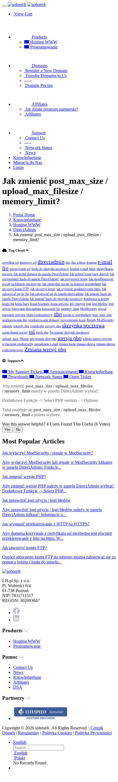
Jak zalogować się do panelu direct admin (56, 294)
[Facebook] (16, 612)
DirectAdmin (24, 229)
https (92, 269)
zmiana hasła (67, 344)
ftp (5, 268)
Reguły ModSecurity (100, 320)
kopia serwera (59, 304)
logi (88, 304)
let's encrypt (77, 304)
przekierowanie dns (14, 320)
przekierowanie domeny (44, 320)
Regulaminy (28, 733)
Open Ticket (79, 376)
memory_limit (70, 309)
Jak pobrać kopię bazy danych (89, 274)
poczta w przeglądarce (77, 315)
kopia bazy (22, 304)
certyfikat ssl (10, 263)
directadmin (51, 262)
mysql (102, 309)
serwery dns (53, 326)
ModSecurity (88, 309)
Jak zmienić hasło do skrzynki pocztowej (56, 299)
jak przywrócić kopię (74, 279)
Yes (7, 429)
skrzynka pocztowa (83, 325)
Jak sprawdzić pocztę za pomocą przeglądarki (71, 284)
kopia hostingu (39, 304)
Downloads (18, 376)
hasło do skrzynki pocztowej (50, 269)
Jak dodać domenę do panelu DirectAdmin (41, 274)
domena (91, 263)
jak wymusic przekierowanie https (79, 289)
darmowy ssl (28, 263)
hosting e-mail (79, 269)
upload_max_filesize (15, 339)
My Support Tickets (25, 371)
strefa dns (42, 332)
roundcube (37, 326)
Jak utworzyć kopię (42, 289)
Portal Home (24, 214)
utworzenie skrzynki (43, 339)
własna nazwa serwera (97, 339)
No (18, 429)
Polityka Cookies (57, 733)
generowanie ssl (20, 269)
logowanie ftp (51, 309)
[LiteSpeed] (40, 718)
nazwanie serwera (13, 315)
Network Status (48, 376)
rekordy (7, 326)
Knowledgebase (27, 219)
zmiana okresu (86, 344)
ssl (32, 332)
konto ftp (8, 304)
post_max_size (102, 315)
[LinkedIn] (16, 619)
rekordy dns (21, 326)
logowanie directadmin (26, 309)
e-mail (105, 262)
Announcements (64, 371)
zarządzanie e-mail (46, 344)
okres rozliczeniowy (39, 315)
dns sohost (78, 263)
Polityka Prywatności (93, 733)
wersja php (69, 338)
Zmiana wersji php (45, 349)
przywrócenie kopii (73, 320)
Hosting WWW (43, 42)
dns (68, 263)
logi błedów (100, 304)
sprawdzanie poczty (15, 332)
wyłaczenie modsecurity (17, 344)
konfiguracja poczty (96, 299)
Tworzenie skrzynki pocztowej (69, 332)
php (58, 314)
